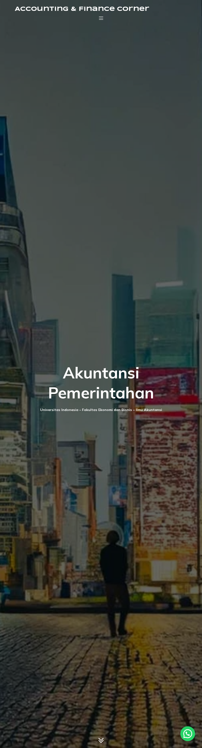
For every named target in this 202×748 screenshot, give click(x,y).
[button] (187, 733)
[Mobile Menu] (101, 18)
